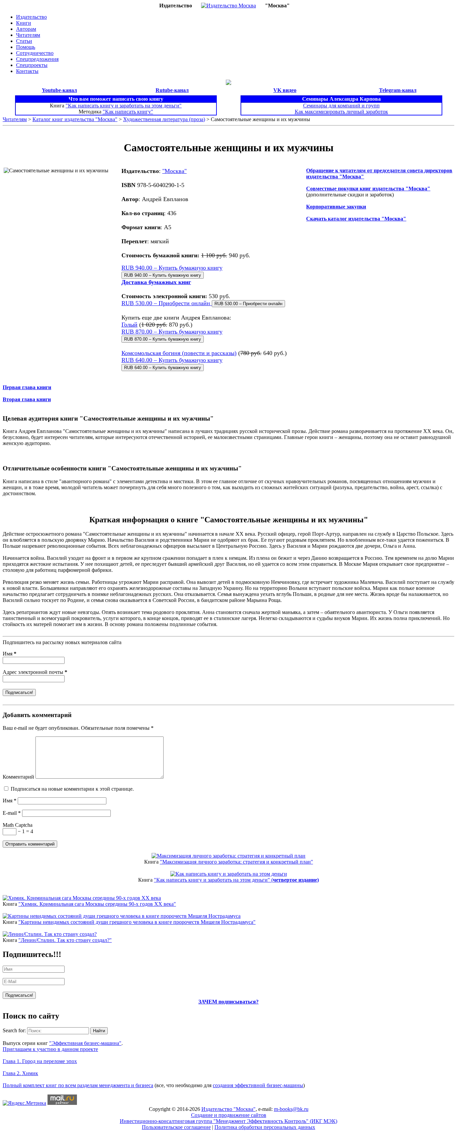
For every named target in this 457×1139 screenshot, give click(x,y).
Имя (9, 653)
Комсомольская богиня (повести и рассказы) (179, 353)
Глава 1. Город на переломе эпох (40, 1061)
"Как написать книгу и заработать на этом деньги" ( (236, 880)
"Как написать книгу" (128, 111)
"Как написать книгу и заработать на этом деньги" (124, 105)
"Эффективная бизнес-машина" (85, 1043)
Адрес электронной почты (35, 672)
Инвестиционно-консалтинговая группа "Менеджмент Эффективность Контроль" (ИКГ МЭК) (228, 1121)
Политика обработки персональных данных (264, 1127)
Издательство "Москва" (228, 1109)
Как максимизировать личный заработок (341, 111)
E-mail (12, 813)
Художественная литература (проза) (164, 119)
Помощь (25, 47)
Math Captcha (17, 825)
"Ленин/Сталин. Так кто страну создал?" (65, 940)
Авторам (26, 29)
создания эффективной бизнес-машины (258, 1085)
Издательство (31, 17)
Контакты (27, 71)
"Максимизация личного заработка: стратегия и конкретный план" (236, 862)
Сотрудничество (35, 53)
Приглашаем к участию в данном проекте (50, 1049)
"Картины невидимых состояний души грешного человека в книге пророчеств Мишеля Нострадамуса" (137, 922)
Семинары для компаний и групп (341, 105)
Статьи (24, 41)
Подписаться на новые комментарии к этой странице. (72, 789)
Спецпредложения (37, 59)
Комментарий (18, 777)
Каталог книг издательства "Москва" (74, 119)
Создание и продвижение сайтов (228, 1115)
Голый (129, 324)
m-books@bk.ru (291, 1109)
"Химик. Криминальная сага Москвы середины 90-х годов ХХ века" (97, 904)
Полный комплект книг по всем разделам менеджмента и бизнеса (78, 1085)
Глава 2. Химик (20, 1073)
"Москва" (174, 171)
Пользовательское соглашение (176, 1127)
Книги (23, 23)
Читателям (28, 35)
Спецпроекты (32, 65)
